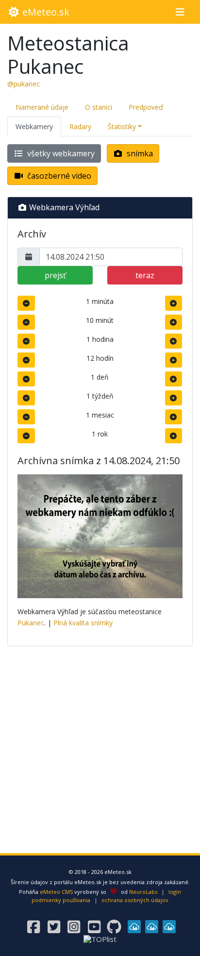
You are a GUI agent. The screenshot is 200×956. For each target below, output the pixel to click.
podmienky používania (61, 900)
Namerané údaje (42, 107)
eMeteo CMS (56, 891)
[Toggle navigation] (179, 12)
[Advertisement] (100, 754)
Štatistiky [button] (122, 126)
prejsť (55, 275)
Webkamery (34, 126)
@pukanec (23, 83)
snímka (139, 153)
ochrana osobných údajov (134, 900)
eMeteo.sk (44, 11)
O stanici (98, 107)
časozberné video (58, 175)
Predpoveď (146, 107)
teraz (144, 275)
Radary (80, 126)
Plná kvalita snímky (83, 622)
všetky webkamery (60, 153)
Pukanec (30, 622)
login (174, 891)
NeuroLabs (143, 891)
